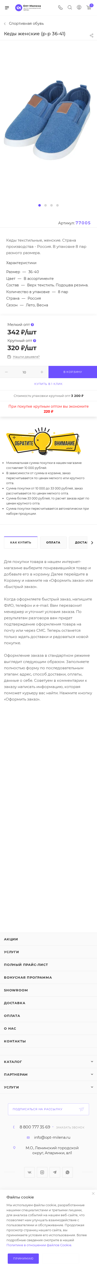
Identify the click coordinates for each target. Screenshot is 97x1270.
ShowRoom (16, 990)
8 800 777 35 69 (35, 1127)
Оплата (53, 542)
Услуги (11, 952)
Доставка (14, 1003)
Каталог (13, 1062)
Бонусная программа (28, 977)
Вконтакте (29, 1172)
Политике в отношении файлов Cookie (38, 1245)
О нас (10, 1028)
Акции (11, 939)
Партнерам (16, 1074)
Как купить (20, 542)
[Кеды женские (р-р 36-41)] (48, 121)
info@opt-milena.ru (52, 1137)
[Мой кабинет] (79, 8)
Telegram (54, 1172)
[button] (40, 205)
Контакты (15, 1041)
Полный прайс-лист (26, 965)
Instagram (42, 1172)
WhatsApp (67, 1172)
